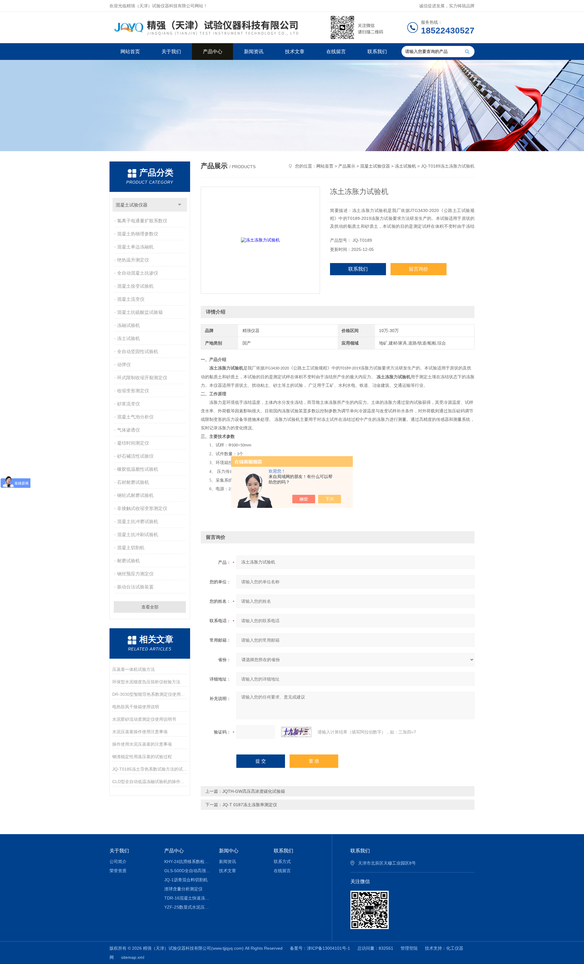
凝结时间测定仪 (133, 443)
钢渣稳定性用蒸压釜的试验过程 (142, 756)
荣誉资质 (118, 870)
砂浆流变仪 (128, 403)
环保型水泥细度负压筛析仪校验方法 (146, 681)
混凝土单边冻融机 (135, 246)
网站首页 (130, 51)
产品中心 (212, 51)
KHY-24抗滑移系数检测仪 (187, 861)
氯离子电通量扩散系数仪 (142, 220)
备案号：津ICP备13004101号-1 (320, 948)
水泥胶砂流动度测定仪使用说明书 (144, 719)
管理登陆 (409, 948)
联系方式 (282, 861)
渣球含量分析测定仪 (183, 888)
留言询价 (418, 269)
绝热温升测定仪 (133, 259)
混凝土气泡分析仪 (135, 416)
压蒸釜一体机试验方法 (133, 669)
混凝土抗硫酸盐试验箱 (140, 312)
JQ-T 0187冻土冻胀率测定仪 (249, 804)
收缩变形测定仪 (133, 390)
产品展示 (346, 166)
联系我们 (377, 51)
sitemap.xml (132, 957)
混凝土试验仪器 (132, 204)
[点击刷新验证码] (296, 732)
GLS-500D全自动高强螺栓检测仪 (187, 870)
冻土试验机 (128, 338)
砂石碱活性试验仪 (135, 456)
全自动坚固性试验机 (137, 351)
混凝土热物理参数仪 (137, 233)
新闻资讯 (253, 51)
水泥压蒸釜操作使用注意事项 (140, 731)
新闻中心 (228, 850)
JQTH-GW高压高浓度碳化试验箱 (253, 791)
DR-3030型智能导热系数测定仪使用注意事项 (149, 694)
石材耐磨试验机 (133, 482)
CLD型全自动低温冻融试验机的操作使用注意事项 (149, 781)
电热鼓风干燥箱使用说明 (135, 706)
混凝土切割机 (130, 547)
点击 (179, 205)
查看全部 (149, 607)
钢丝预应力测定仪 (135, 573)
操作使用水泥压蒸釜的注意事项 (142, 744)
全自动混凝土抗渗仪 (137, 273)
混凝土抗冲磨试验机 (137, 521)
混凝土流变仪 (130, 299)
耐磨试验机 (128, 560)
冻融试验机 (128, 325)
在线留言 (336, 51)
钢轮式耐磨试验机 (135, 495)
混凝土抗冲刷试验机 (137, 534)
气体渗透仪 (128, 429)
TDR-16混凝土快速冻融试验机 (187, 898)
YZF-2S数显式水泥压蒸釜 (187, 907)
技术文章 (294, 51)
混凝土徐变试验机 (135, 286)
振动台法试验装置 (135, 586)
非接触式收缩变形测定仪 (142, 508)
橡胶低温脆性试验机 (137, 469)
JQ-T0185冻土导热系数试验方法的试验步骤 (149, 769)
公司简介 (118, 861)
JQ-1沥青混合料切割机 (186, 879)
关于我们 (171, 51)
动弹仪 (124, 364)
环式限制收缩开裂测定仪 (142, 377)
